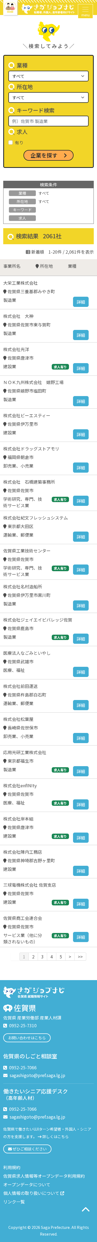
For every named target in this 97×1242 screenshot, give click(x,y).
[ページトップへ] (85, 1209)
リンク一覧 (14, 1201)
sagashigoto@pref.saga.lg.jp (37, 1075)
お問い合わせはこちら (27, 1037)
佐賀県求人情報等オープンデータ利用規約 (44, 1176)
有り (19, 142)
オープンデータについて (26, 1184)
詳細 (81, 302)
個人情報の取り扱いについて (31, 1193)
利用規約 (11, 1167)
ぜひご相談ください (29, 1148)
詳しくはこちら (55, 1136)
